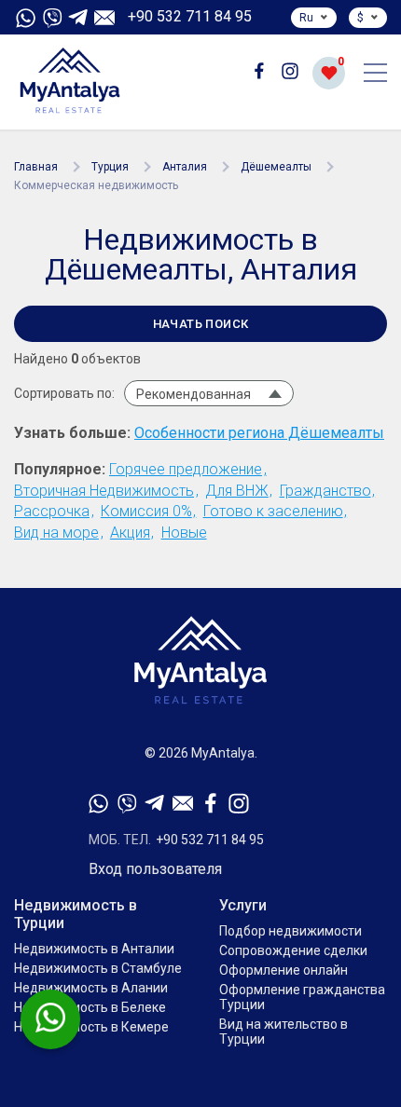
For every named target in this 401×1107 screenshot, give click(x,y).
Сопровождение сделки (293, 950)
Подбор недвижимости (290, 930)
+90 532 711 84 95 (190, 16)
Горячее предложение (185, 469)
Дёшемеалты (276, 166)
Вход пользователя (155, 869)
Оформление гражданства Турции (302, 997)
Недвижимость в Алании (91, 987)
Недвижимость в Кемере (91, 1026)
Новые (184, 532)
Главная (36, 166)
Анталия (184, 166)
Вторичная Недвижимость (104, 490)
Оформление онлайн (283, 970)
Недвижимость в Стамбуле (98, 968)
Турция (110, 166)
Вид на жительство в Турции (283, 1031)
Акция (130, 532)
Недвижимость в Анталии (94, 948)
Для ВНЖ (237, 490)
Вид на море (56, 532)
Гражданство (325, 490)
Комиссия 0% (146, 511)
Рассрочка (52, 511)
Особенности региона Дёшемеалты (259, 433)
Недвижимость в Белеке (90, 1007)
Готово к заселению (273, 511)
